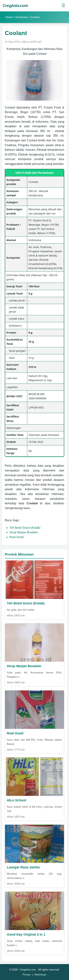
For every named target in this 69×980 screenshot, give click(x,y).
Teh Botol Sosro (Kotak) (24, 527)
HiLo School (16, 800)
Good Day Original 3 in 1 (26, 934)
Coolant (16, 33)
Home (9, 17)
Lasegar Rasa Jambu (23, 867)
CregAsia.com (15, 5)
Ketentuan (40, 974)
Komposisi (21, 17)
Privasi (26, 974)
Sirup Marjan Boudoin (23, 532)
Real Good (16, 537)
